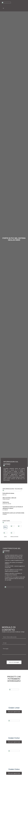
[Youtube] (23, 4)
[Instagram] (20, 4)
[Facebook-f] (18, 4)
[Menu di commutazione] (14, 4)
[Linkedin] (25, 4)
